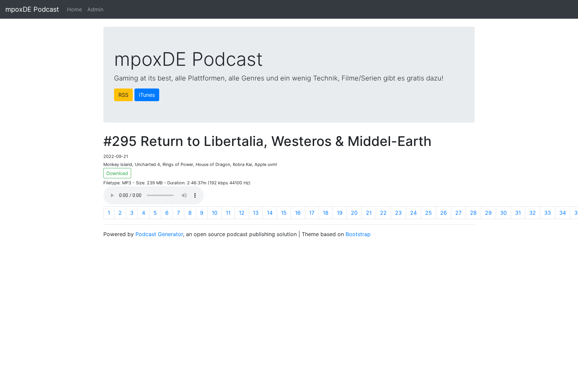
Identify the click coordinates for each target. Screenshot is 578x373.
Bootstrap (358, 234)
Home (74, 9)
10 (214, 212)
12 (242, 212)
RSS (123, 94)
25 (428, 212)
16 (298, 212)
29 (488, 212)
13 (256, 212)
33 (547, 212)
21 (369, 212)
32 (532, 212)
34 (562, 212)
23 (398, 212)
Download (117, 173)
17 (311, 212)
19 (340, 212)
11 (228, 212)
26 (443, 212)
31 (518, 212)
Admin (95, 9)
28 (473, 212)
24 (413, 212)
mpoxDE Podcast (32, 9)
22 (383, 212)
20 (354, 212)
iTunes (147, 94)
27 (458, 212)
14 (270, 212)
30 (503, 212)
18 (325, 212)
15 (284, 212)
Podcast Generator (159, 234)
